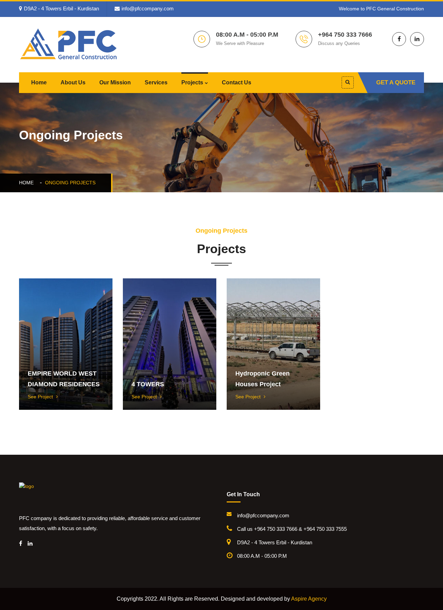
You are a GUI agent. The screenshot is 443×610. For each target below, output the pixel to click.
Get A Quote (395, 82)
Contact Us (236, 82)
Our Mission (115, 82)
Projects (192, 82)
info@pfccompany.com (147, 8)
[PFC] (69, 43)
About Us (73, 82)
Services (156, 82)
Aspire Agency (309, 599)
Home (39, 82)
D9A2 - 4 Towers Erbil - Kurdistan (61, 8)
